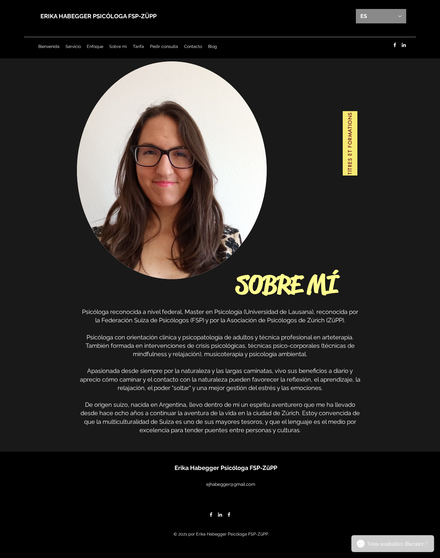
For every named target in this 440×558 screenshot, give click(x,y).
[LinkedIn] (404, 45)
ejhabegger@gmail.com (230, 484)
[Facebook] (395, 45)
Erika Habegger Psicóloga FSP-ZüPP (226, 467)
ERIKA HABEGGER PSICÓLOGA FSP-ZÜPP (98, 16)
